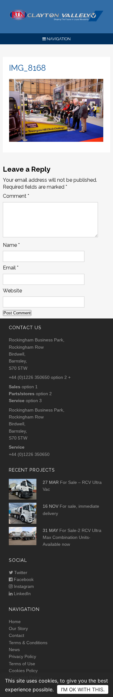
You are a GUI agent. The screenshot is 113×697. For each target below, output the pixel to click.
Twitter (20, 572)
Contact (16, 635)
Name (11, 245)
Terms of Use (22, 663)
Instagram (23, 586)
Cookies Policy (23, 670)
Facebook (23, 579)
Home (15, 621)
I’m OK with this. (83, 689)
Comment (16, 196)
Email (11, 268)
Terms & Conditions (28, 642)
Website (12, 291)
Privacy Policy (22, 656)
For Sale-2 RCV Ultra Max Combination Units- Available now (72, 537)
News (14, 649)
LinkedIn (22, 593)
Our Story (18, 628)
